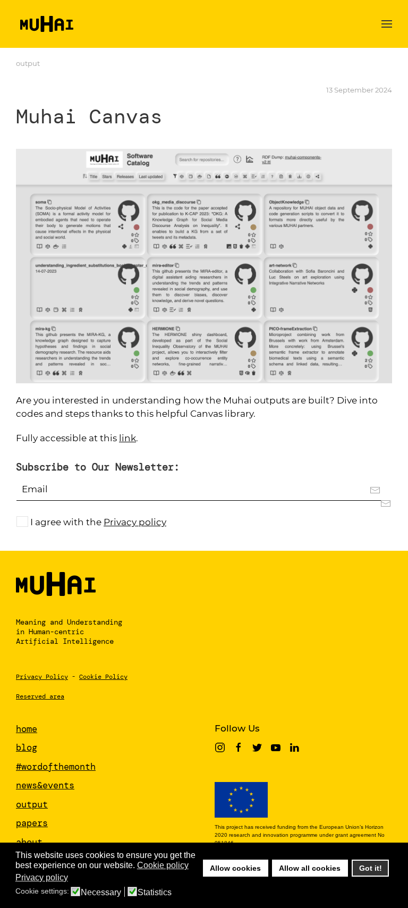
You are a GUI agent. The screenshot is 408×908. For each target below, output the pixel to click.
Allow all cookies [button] (310, 868)
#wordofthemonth (56, 766)
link (127, 438)
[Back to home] (44, 24)
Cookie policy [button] (163, 865)
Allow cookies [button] (235, 868)
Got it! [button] (370, 868)
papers (32, 823)
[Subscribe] (380, 503)
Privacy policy (135, 522)
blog (26, 747)
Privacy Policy (42, 676)
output (28, 63)
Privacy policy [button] (41, 877)
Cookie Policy (103, 676)
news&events (45, 785)
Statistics (155, 892)
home (26, 729)
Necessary (101, 892)
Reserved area (40, 696)
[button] (386, 24)
